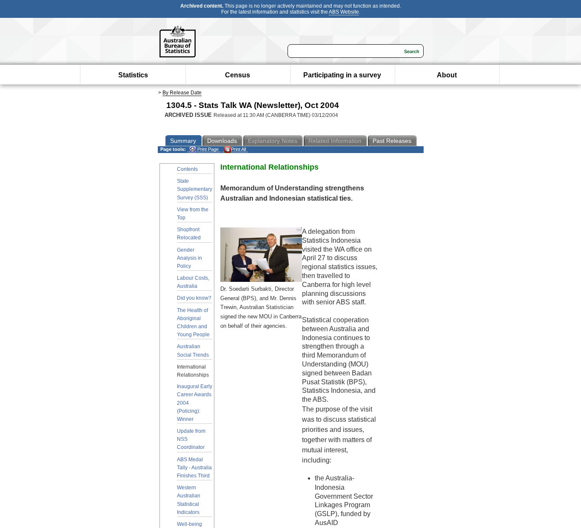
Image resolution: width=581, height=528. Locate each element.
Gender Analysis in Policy (189, 258)
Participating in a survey (342, 75)
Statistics (133, 75)
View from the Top (192, 214)
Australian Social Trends (193, 350)
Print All (238, 149)
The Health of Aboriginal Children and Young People (193, 322)
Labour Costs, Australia (193, 282)
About (447, 75)
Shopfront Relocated (189, 234)
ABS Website (344, 12)
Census (237, 75)
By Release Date (182, 93)
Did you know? (194, 298)
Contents (187, 169)
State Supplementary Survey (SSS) (194, 189)
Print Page (207, 149)
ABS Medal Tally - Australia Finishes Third (194, 468)
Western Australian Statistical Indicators (188, 500)
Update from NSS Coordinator (191, 439)
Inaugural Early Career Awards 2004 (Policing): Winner (194, 402)
